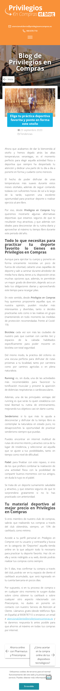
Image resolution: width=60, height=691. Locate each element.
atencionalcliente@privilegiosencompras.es (30, 618)
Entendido (29, 686)
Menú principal (30, 37)
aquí (49, 677)
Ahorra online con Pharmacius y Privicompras (18, 651)
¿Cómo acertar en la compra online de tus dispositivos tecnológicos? (42, 655)
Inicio (10, 79)
